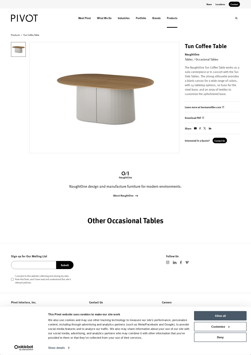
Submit (65, 265)
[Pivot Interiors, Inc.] (27, 18)
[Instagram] (167, 262)
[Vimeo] (187, 262)
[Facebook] (181, 262)
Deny (220, 337)
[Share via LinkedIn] (210, 128)
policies (27, 282)
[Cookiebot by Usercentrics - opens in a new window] (24, 348)
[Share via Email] (195, 128)
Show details (56, 347)
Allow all (220, 315)
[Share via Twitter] (204, 128)
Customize (218, 326)
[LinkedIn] (174, 262)
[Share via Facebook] (200, 128)
